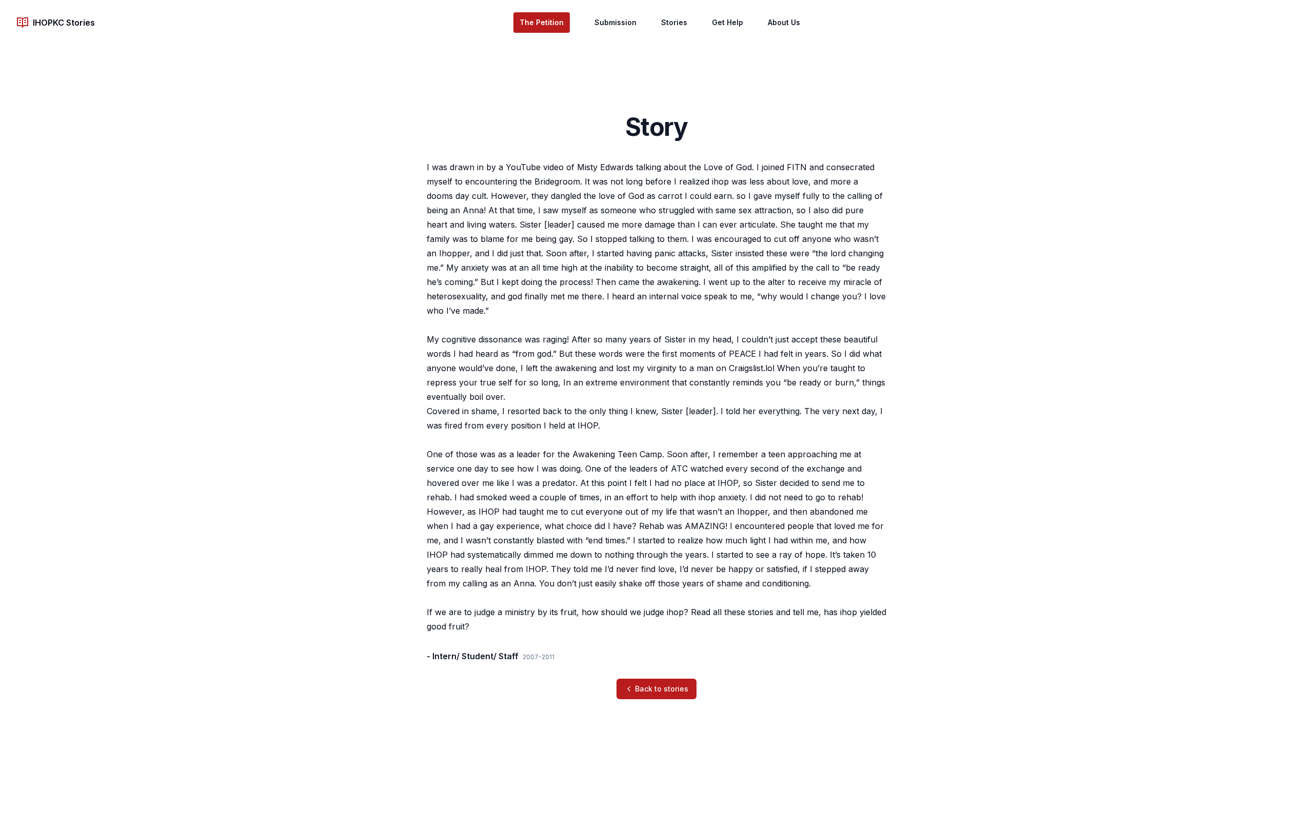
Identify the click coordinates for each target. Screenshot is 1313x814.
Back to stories (661, 688)
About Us (784, 22)
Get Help (727, 22)
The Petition (542, 22)
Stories (674, 22)
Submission (615, 22)
